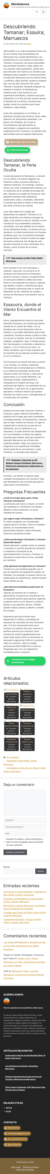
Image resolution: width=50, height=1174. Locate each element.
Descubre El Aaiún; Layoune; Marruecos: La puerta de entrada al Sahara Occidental (23, 974)
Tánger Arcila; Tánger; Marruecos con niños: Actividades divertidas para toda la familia (24, 962)
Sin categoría (13, 757)
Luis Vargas (8, 942)
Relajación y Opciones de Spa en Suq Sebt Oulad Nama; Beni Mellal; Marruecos (24, 946)
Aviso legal (15, 1167)
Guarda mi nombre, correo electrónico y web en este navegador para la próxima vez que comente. (24, 842)
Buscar (6, 867)
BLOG (8, 1111)
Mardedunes (20, 4)
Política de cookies (31, 1167)
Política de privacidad (25, 1170)
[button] (37, 11)
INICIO (9, 1108)
